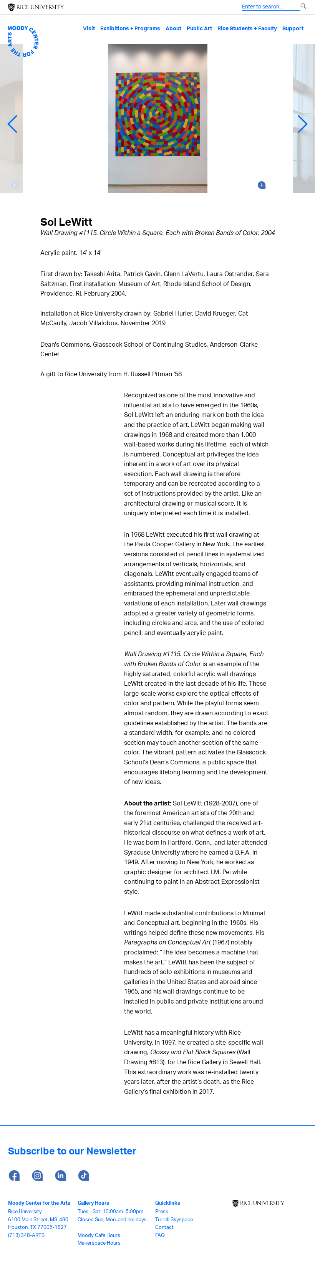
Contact (164, 1227)
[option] (158, 124)
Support (292, 28)
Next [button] (303, 124)
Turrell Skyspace (174, 1219)
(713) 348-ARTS (26, 1235)
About (173, 28)
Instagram (37, 1176)
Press (161, 1211)
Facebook (14, 1176)
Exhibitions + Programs (130, 28)
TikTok (83, 1176)
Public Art (199, 28)
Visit (89, 28)
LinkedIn (60, 1176)
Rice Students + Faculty (247, 28)
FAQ (160, 1235)
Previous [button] (12, 124)
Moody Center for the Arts (39, 1203)
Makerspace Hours (99, 1243)
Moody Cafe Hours (99, 1235)
